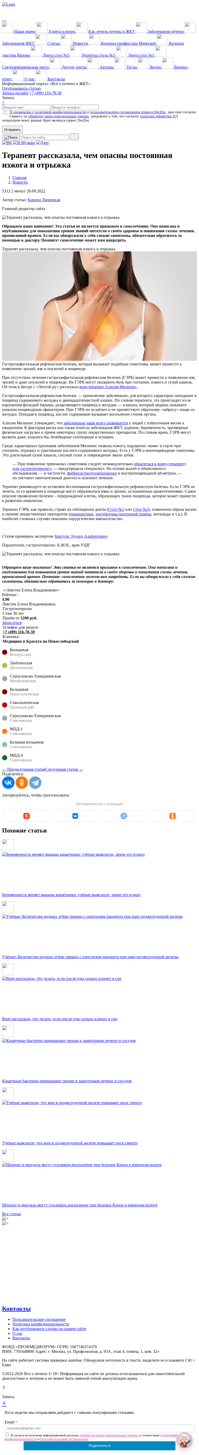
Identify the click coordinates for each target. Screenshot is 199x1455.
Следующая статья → (64, 769)
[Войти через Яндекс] (26, 816)
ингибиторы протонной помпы (123, 514)
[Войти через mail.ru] (124, 816)
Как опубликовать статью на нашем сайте (49, 1328)
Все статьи (11, 1214)
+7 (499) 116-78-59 (45, 93)
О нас (17, 1333)
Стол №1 (116, 509)
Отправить (12, 130)
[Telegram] (35, 782)
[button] (184, 1440)
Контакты (16, 1308)
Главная (19, 177)
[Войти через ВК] (75, 816)
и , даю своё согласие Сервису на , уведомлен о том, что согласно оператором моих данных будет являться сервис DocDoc (99, 116)
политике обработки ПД (159, 116)
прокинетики (82, 514)
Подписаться (100, 1445)
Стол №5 (141, 509)
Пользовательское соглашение (39, 1319)
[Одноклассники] (22, 782)
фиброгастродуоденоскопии (92, 473)
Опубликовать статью (21, 88)
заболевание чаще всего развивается (95, 423)
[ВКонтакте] (8, 782)
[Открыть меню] (4, 21)
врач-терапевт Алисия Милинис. (108, 387)
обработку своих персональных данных (109, 1435)
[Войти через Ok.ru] (172, 816)
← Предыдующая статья (23, 769)
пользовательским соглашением (64, 1439)
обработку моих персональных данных (58, 116)
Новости (20, 182)
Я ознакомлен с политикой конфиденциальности (48, 112)
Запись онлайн (15, 93)
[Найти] (74, 136)
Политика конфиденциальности (40, 1324)
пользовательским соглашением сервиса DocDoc (128, 112)
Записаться (12, 622)
